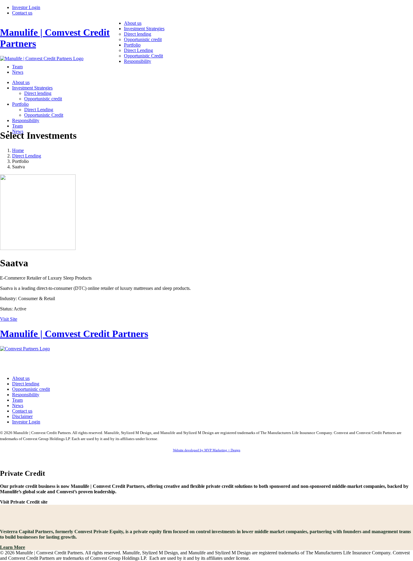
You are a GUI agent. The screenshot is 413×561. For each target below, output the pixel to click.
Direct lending (137, 34)
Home (18, 150)
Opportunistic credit (143, 39)
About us (132, 23)
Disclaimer (22, 416)
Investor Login (26, 7)
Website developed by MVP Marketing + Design (206, 450)
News (17, 72)
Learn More (12, 547)
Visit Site (8, 319)
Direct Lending (138, 50)
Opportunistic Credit (143, 55)
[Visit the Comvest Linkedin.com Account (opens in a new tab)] (206, 361)
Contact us (22, 12)
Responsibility (137, 61)
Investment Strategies (144, 28)
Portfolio (132, 44)
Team (17, 66)
